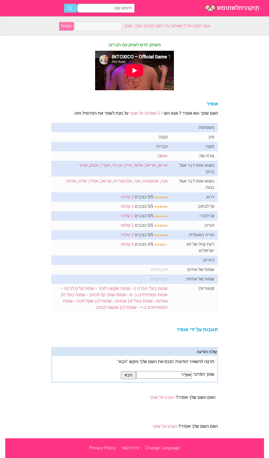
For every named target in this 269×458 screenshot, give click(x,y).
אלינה (71, 181)
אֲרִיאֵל (106, 181)
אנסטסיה (150, 181)
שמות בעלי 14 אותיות (134, 301)
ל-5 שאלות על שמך (146, 113)
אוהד (83, 165)
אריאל (150, 165)
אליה (82, 181)
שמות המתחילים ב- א (149, 295)
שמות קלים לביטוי (79, 288)
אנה (164, 181)
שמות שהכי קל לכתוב (107, 295)
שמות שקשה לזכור (114, 288)
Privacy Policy (102, 448)
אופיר (105, 165)
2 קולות (127, 197)
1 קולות (127, 206)
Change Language (162, 448)
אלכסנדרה (122, 181)
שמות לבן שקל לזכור (94, 301)
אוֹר (137, 181)
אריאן (163, 165)
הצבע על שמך (162, 397)
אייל (128, 165)
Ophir (162, 156)
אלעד (138, 165)
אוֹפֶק (94, 165)
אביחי (117, 165)
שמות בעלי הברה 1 (151, 288)
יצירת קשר (130, 448)
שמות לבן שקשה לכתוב (116, 307)
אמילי (94, 181)
